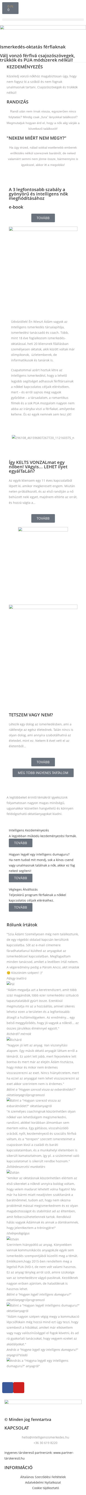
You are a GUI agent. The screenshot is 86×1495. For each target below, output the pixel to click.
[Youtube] (18, 1387)
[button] (43, 19)
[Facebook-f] (7, 1387)
